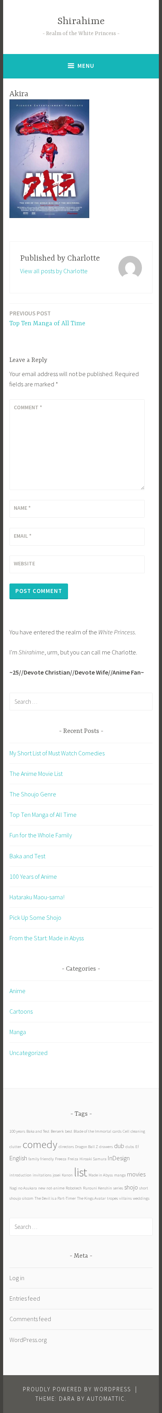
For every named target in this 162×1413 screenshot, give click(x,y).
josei (57, 1175)
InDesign (119, 1158)
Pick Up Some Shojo (35, 917)
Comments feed (30, 1319)
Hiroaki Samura (93, 1158)
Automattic (106, 1398)
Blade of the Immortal (92, 1131)
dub (119, 1145)
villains (125, 1198)
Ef (137, 1146)
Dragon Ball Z (86, 1146)
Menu (85, 65)
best (68, 1131)
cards (117, 1131)
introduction (20, 1175)
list (80, 1172)
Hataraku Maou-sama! (36, 897)
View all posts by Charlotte (54, 271)
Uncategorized (28, 1053)
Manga (17, 1032)
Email (22, 535)
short (143, 1188)
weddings (141, 1198)
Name (22, 507)
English (18, 1158)
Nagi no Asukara (23, 1188)
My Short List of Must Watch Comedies (57, 753)
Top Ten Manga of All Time (47, 318)
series (118, 1188)
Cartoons (21, 1011)
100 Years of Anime (33, 876)
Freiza (73, 1158)
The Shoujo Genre (32, 794)
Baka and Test (27, 856)
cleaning (138, 1131)
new (41, 1188)
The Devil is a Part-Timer (55, 1198)
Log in (16, 1278)
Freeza (60, 1158)
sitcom (27, 1198)
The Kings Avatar (91, 1198)
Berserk (57, 1131)
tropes (112, 1198)
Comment (28, 407)
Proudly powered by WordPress (77, 1389)
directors (66, 1146)
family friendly (41, 1158)
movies (136, 1174)
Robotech (74, 1188)
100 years (17, 1131)
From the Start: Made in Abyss (46, 938)
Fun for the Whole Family (40, 835)
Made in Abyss (100, 1175)
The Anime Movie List (36, 773)
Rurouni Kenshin (97, 1188)
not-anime (55, 1188)
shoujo (15, 1198)
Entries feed (24, 1298)
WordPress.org (28, 1340)
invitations (42, 1175)
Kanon (67, 1175)
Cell (126, 1131)
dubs (129, 1146)
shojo (131, 1187)
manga (120, 1175)
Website (24, 563)
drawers (106, 1146)
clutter (15, 1146)
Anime (17, 991)
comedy (39, 1144)
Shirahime (81, 21)
